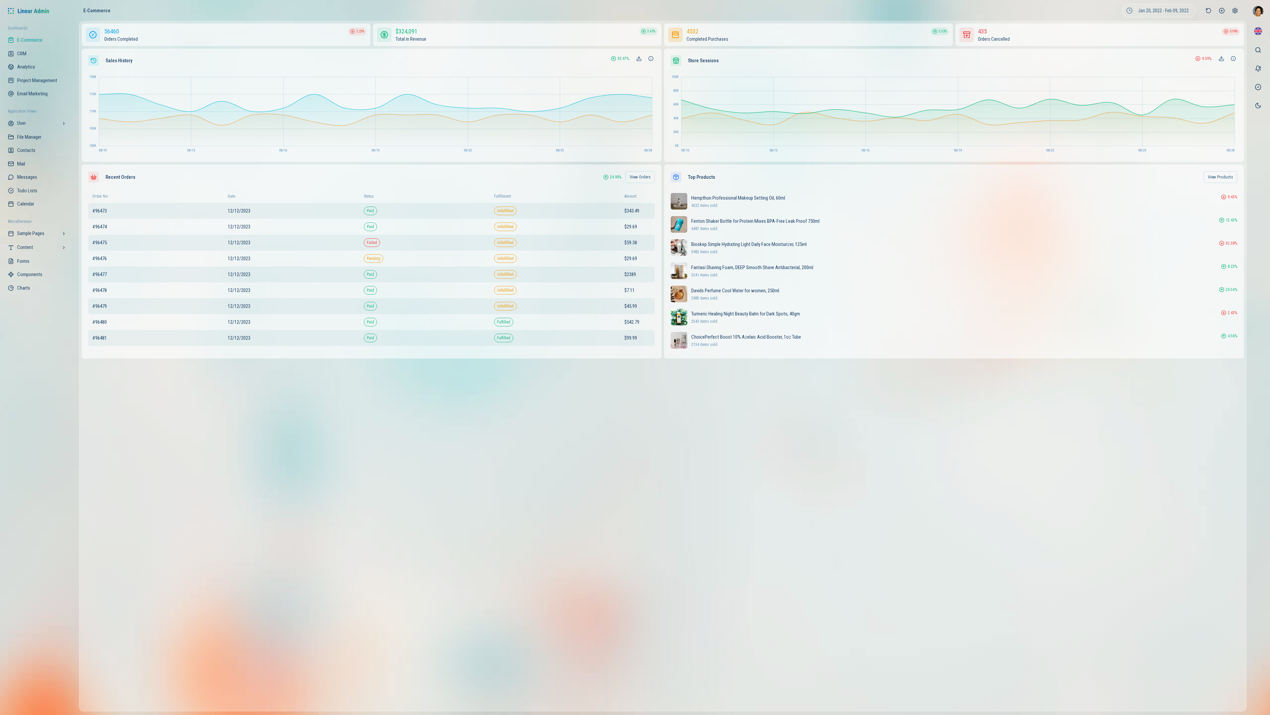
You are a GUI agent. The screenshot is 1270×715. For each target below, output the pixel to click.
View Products (1220, 176)
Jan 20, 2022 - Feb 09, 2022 (1163, 10)
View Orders (640, 176)
